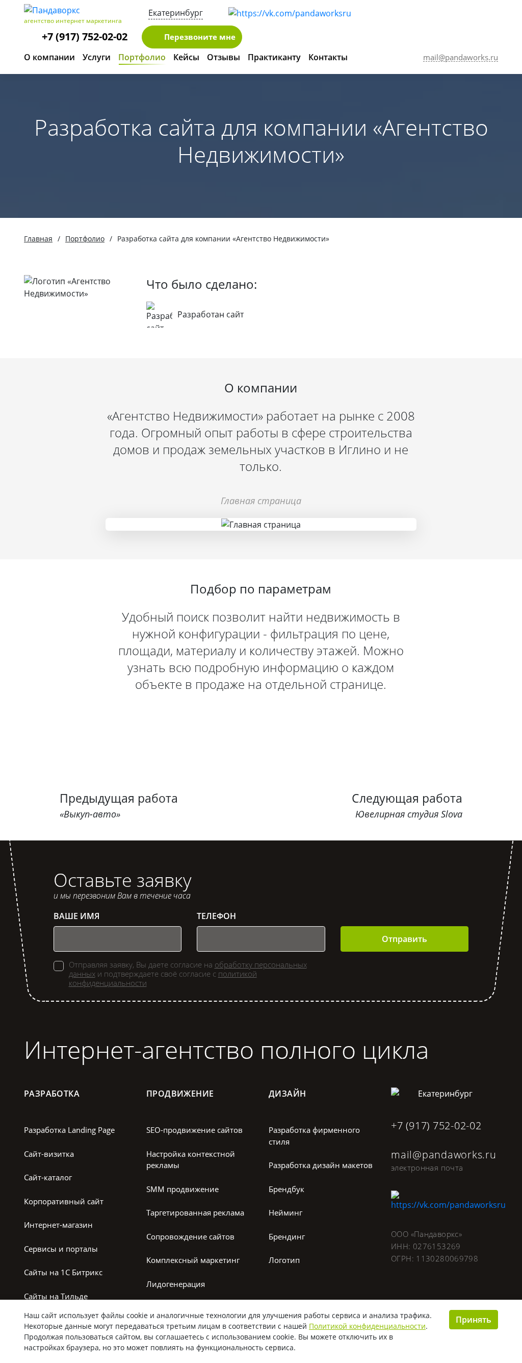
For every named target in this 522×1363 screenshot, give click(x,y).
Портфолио (142, 57)
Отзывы (223, 57)
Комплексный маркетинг (193, 1260)
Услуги (97, 57)
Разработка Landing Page (69, 1130)
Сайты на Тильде (56, 1296)
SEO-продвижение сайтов (194, 1130)
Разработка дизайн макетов (321, 1165)
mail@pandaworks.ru (444, 1154)
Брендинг (287, 1236)
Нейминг (285, 1212)
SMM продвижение (182, 1189)
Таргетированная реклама (195, 1212)
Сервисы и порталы (61, 1249)
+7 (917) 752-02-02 (84, 36)
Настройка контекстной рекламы (190, 1160)
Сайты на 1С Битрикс (63, 1272)
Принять (473, 1319)
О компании (49, 57)
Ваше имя (76, 916)
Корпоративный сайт (63, 1201)
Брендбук (286, 1189)
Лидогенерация (175, 1284)
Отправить (404, 939)
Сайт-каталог (48, 1177)
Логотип (284, 1260)
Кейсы (186, 57)
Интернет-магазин (58, 1225)
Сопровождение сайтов (190, 1236)
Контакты (328, 57)
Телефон (216, 916)
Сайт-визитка (49, 1154)
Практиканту (274, 57)
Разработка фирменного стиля (314, 1136)
